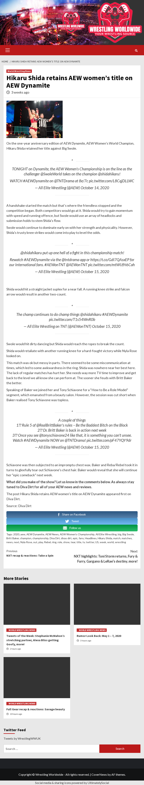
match (117, 538)
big (119, 534)
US (97, 542)
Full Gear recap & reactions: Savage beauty (35, 709)
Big (64, 148)
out (35, 542)
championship (40, 538)
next (94, 430)
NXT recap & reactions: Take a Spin (29, 553)
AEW (67, 143)
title (47, 148)
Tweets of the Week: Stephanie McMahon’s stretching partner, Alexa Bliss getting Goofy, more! (35, 640)
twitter (90, 542)
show (50, 482)
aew (22, 534)
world (110, 542)
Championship (91, 169)
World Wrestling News (19, 71)
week (103, 542)
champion (25, 538)
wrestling (120, 542)
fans (81, 538)
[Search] (136, 50)
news (68, 487)
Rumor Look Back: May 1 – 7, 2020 (99, 636)
